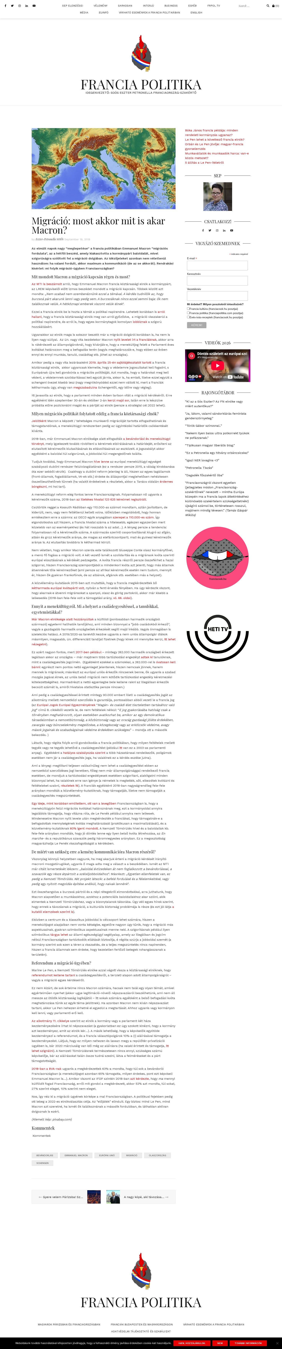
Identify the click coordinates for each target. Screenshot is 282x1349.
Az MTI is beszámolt (47, 284)
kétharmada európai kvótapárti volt (58, 588)
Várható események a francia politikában (149, 12)
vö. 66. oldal (122, 598)
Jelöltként (39, 421)
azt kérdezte (139, 1079)
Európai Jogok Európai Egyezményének (66, 705)
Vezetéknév (194, 289)
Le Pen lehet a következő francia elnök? (214, 139)
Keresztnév (194, 273)
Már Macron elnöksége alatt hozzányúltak (63, 619)
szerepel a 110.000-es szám (133, 517)
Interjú (148, 5)
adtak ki (147, 657)
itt (120, 748)
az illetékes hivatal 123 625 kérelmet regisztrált (111, 499)
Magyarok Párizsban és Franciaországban (69, 1324)
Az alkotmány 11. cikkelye (50, 1021)
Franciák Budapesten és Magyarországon (142, 1324)
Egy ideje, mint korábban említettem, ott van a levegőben (74, 803)
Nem (220, 1343)
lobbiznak (140, 322)
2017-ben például (88, 652)
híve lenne (101, 461)
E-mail (192, 258)
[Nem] (277, 1343)
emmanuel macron (76, 1155)
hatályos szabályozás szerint (84, 753)
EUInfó (104, 12)
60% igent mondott (84, 828)
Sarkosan (125, 5)
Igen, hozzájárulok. (191, 1343)
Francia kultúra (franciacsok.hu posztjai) (214, 308)
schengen (42, 1163)
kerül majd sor (118, 400)
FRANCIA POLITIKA (141, 84)
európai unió (107, 1155)
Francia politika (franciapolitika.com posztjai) (216, 313)
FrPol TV (213, 5)
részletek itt (69, 785)
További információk (248, 1343)
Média (84, 12)
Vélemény (100, 5)
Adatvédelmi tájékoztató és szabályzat (141, 1331)
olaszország (157, 1155)
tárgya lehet (59, 934)
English (196, 12)
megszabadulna (85, 387)
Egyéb (192, 5)
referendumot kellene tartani (53, 975)
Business (171, 5)
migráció (131, 1155)
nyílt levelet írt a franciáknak (135, 339)
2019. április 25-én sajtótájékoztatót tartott (120, 362)
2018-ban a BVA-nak (46, 1069)
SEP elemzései (72, 5)
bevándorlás (44, 1155)
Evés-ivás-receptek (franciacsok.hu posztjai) (216, 317)
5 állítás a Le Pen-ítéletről (204, 162)
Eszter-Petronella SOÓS (49, 239)
